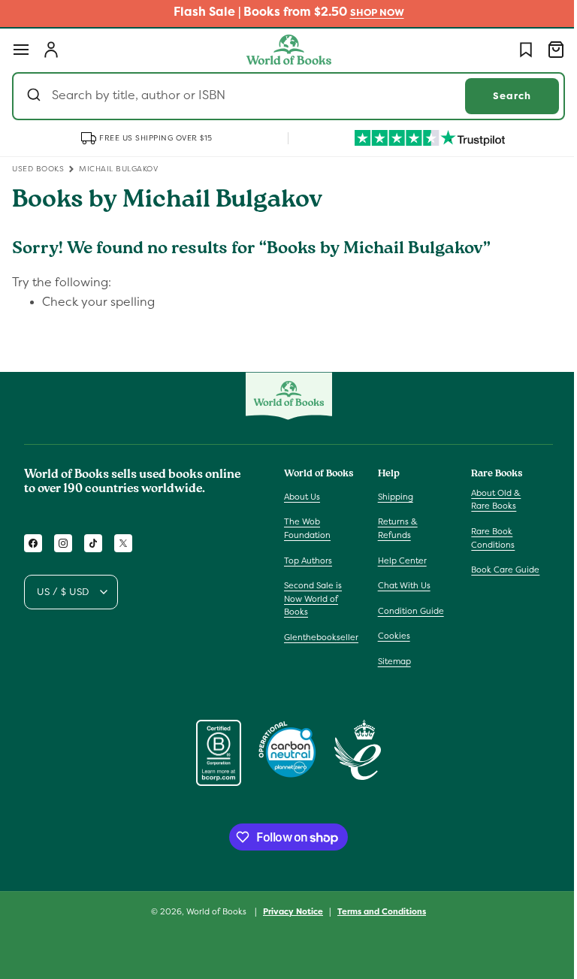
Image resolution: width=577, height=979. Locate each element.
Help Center (398, 560)
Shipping (391, 496)
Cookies (390, 635)
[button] (21, 50)
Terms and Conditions (376, 911)
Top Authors (308, 560)
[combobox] (283, 96)
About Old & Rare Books (488, 499)
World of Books (212, 911)
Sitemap (390, 661)
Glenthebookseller (321, 637)
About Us (302, 496)
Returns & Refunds (394, 528)
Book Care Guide (498, 569)
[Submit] (36, 96)
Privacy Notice (288, 911)
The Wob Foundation (307, 528)
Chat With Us (400, 585)
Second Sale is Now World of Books (313, 598)
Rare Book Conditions (485, 538)
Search (501, 95)
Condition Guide (407, 610)
